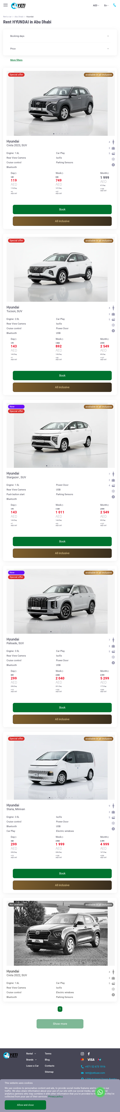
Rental (29, 1053)
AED (95, 5)
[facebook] (89, 1053)
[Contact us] (114, 5)
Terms (48, 1053)
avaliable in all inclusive (98, 74)
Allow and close (25, 1105)
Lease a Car (32, 1065)
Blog (47, 1059)
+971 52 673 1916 (95, 1066)
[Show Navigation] (5, 5)
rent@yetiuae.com (95, 1072)
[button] (53, 133)
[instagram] (82, 1053)
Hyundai (13, 141)
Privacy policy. (55, 1096)
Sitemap (49, 1071)
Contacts (49, 1065)
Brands (29, 1059)
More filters (16, 60)
